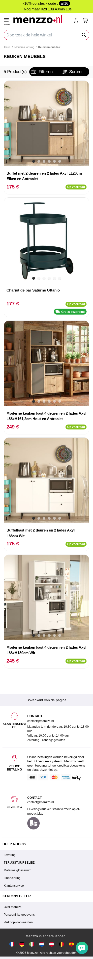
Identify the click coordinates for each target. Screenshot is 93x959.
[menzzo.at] (51, 943)
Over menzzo (13, 907)
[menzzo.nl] (41, 943)
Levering (10, 855)
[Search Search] (84, 34)
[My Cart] (85, 21)
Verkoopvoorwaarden (18, 922)
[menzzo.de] (21, 943)
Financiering (12, 878)
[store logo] (41, 19)
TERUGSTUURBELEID (19, 862)
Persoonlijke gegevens (19, 914)
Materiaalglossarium (17, 870)
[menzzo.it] (31, 943)
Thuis (7, 47)
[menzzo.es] (71, 943)
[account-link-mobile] (77, 20)
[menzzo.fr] (11, 943)
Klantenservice (14, 885)
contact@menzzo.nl (40, 802)
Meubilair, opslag (24, 47)
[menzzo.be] (61, 943)
